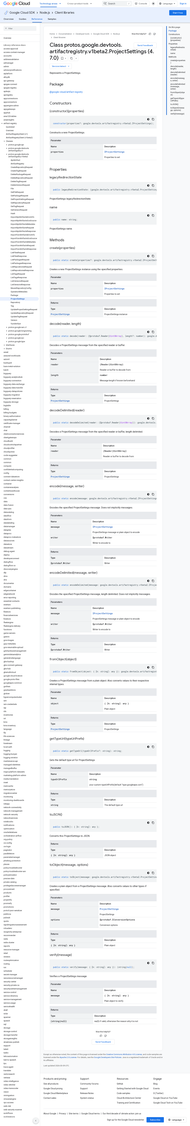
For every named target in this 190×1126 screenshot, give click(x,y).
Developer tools (82, 34)
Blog (155, 1084)
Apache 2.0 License (68, 1057)
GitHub (120, 1084)
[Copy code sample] (153, 119)
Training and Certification (128, 1103)
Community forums (89, 1084)
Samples (52, 19)
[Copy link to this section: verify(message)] (75, 955)
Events (156, 1088)
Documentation (65, 34)
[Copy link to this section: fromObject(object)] (80, 659)
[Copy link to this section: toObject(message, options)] (91, 865)
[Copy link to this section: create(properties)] (78, 248)
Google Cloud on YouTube (165, 1098)
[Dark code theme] (148, 119)
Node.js (45, 13)
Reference (37, 19)
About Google (49, 1113)
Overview (9, 19)
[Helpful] (150, 34)
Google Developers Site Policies (107, 1057)
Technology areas (48, 3)
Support (84, 1088)
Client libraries (64, 13)
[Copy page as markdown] (71, 58)
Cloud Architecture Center (129, 1098)
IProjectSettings (114, 151)
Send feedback (145, 45)
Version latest (61, 66)
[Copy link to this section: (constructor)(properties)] (87, 111)
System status (87, 1098)
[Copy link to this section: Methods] (68, 240)
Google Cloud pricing (52, 1088)
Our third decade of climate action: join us (122, 1113)
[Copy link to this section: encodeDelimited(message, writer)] (100, 573)
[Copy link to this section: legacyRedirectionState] (85, 177)
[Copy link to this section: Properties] (70, 170)
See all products (50, 1084)
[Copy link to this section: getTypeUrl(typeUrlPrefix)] (87, 739)
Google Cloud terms (90, 1113)
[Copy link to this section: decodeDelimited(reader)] (87, 410)
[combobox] (117, 3)
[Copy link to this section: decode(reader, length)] (84, 324)
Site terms (74, 1113)
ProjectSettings (60, 314)
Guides (22, 19)
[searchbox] (20, 28)
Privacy (62, 1113)
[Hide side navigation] (36, 1121)
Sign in (183, 3)
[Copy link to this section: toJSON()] (65, 815)
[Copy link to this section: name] (60, 207)
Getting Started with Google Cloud (132, 1088)
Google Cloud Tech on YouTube (167, 1103)
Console (143, 3)
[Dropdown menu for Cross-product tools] (91, 3)
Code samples (123, 1093)
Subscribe (155, 1119)
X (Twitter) (158, 1093)
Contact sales (49, 1098)
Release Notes (87, 1093)
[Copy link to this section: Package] (66, 84)
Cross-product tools (77, 3)
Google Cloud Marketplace (55, 1093)
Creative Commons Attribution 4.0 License (124, 1054)
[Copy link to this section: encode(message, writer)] (87, 486)
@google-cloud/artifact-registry (66, 92)
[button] (19, 123)
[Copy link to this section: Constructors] (75, 103)
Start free (178, 12)
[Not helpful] (154, 34)
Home (52, 34)
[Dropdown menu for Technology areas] (61, 3)
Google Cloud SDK (22, 13)
